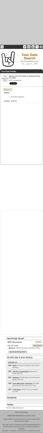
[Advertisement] (21, 22)
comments (17, 80)
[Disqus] (21, 241)
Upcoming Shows (19, 419)
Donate (34, 419)
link (10, 80)
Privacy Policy (24, 421)
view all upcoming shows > (18, 352)
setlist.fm (14, 101)
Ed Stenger (27, 424)
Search (5, 419)
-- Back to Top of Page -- (21, 412)
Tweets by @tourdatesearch (15, 408)
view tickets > (37, 345)
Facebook (27, 416)
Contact (28, 419)
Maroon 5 (7, 89)
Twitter (34, 416)
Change (38, 342)
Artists (11, 419)
